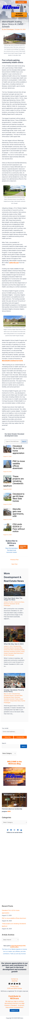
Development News (19, 649)
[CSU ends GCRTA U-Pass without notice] (7, 527)
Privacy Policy (14, 986)
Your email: (5, 728)
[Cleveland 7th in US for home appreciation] (7, 449)
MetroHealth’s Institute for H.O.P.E (12, 360)
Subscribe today (23, 547)
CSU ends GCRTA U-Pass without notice (19, 528)
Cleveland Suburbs (9, 648)
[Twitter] (12, 984)
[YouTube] (17, 984)
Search (24, 441)
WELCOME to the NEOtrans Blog (14, 763)
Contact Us (14, 979)
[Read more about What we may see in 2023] (14, 633)
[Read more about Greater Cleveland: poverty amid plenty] (14, 680)
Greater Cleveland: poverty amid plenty (14, 690)
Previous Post (14, 559)
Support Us (14, 1010)
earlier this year (14, 262)
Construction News (19, 602)
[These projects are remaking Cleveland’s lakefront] (7, 479)
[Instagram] (14, 984)
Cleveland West (18, 648)
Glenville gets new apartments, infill (18, 512)
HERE (9, 811)
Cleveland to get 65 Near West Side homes (18, 497)
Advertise (14, 981)
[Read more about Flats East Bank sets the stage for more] (14, 590)
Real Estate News (18, 653)
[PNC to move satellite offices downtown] (7, 464)
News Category (7, 753)
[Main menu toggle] (25, 7)
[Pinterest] (19, 984)
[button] (21, 2)
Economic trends (19, 651)
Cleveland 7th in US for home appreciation (10, 912)
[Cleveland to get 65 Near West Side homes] (7, 497)
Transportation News (15, 700)
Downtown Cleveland (9, 603)
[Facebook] (9, 984)
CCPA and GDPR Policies (14, 988)
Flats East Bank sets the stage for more (13, 599)
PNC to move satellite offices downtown (19, 464)
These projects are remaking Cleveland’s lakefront (13, 481)
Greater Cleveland (8, 653)
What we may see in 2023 (14, 644)
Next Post (14, 564)
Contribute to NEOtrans (14, 997)
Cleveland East (17, 646)
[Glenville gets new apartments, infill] (7, 512)
